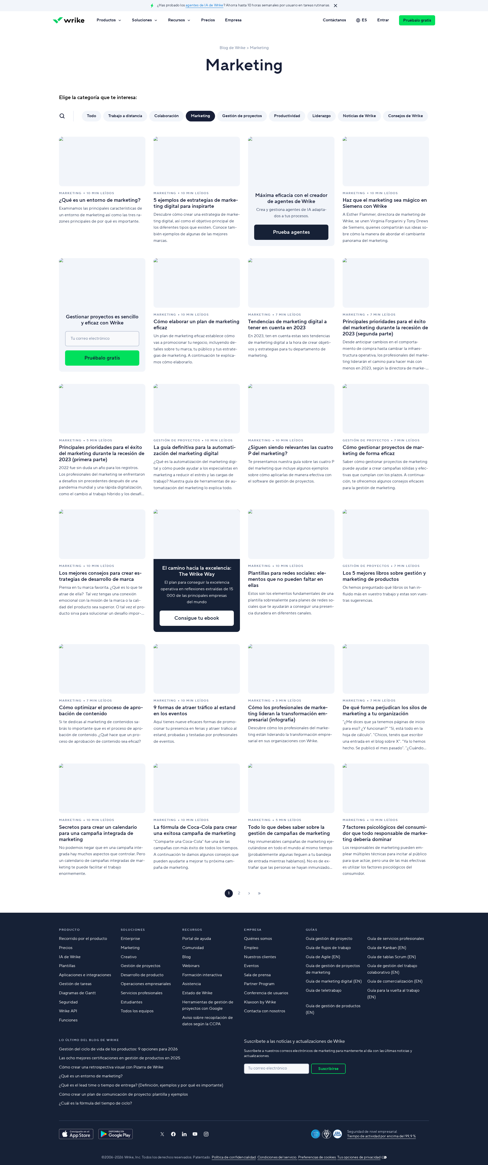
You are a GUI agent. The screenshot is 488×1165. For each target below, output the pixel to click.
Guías (311, 930)
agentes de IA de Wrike (204, 5)
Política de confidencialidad (234, 1157)
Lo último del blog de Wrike (89, 1040)
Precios (208, 20)
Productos (106, 20)
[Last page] (259, 893)
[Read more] (102, 191)
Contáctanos (334, 20)
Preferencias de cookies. (317, 1157)
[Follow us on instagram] (206, 1134)
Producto (69, 930)
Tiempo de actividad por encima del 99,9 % (381, 1136)
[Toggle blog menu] (62, 116)
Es (364, 20)
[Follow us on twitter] (162, 1134)
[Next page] (249, 893)
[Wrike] (68, 20)
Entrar (383, 20)
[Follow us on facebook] (173, 1134)
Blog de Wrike (233, 47)
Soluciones (142, 20)
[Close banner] (335, 5)
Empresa (233, 20)
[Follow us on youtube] (195, 1134)
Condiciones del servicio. (277, 1157)
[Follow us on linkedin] (184, 1134)
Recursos (176, 20)
